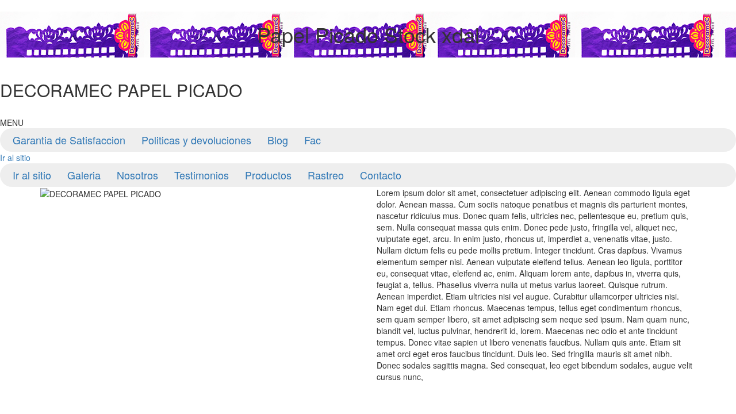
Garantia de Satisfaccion (69, 139)
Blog (277, 139)
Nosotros (137, 174)
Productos (268, 174)
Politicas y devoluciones (196, 139)
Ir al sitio (15, 157)
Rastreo (326, 174)
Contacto (380, 174)
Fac (312, 139)
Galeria (84, 174)
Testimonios (201, 174)
